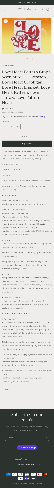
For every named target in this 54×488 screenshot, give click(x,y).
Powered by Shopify (35, 483)
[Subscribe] (46, 438)
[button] (5, 9)
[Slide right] (33, 59)
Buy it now (27, 144)
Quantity (5, 121)
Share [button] (7, 389)
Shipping (5, 112)
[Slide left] (21, 59)
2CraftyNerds (22, 483)
